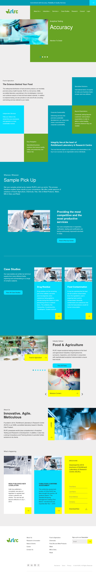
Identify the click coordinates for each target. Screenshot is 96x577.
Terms (63, 565)
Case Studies (65, 11)
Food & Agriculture (54, 537)
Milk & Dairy (52, 549)
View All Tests (62, 366)
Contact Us (30, 549)
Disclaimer (57, 565)
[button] (40, 57)
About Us (37, 11)
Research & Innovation (33, 540)
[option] (64, 383)
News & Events (31, 543)
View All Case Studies (13, 292)
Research (75, 11)
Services (55, 11)
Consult (82, 11)
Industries (46, 11)
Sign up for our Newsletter (80, 537)
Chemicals (52, 540)
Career (29, 546)
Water (51, 546)
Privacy (69, 565)
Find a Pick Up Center (66, 241)
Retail (51, 552)
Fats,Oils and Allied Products (57, 543)
